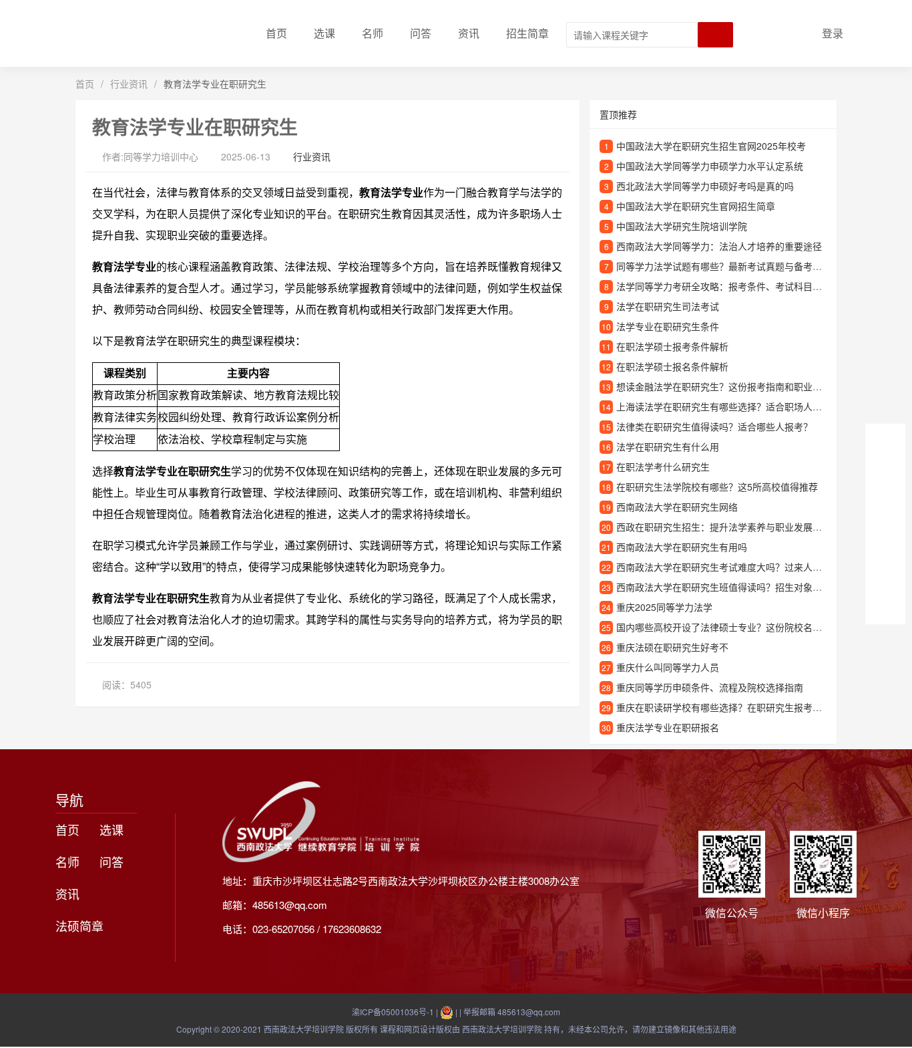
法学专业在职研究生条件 (667, 326)
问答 (420, 33)
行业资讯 (129, 83)
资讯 (468, 33)
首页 (276, 33)
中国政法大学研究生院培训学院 (681, 226)
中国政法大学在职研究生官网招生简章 (695, 206)
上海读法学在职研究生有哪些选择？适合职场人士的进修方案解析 (751, 406)
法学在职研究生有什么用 (667, 446)
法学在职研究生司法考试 (667, 306)
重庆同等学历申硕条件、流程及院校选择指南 (709, 687)
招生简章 (527, 33)
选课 (324, 33)
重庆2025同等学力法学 (664, 607)
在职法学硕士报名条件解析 (672, 366)
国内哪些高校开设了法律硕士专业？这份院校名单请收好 (733, 627)
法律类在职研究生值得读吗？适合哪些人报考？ (714, 426)
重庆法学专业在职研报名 (667, 727)
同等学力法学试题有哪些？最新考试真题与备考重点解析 (733, 266)
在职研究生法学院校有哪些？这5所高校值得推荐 (717, 486)
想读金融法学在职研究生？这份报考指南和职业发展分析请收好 (747, 386)
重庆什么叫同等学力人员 (667, 667)
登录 (832, 33)
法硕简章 (79, 925)
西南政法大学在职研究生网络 (677, 506)
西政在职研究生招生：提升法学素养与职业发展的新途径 (733, 526)
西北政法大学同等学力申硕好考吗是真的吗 (705, 185)
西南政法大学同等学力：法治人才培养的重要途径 (719, 246)
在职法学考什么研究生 (663, 466)
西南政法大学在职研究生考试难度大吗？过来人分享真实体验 (742, 566)
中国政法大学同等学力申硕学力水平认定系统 (709, 165)
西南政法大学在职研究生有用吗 (681, 546)
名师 (372, 33)
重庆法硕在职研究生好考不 (672, 647)
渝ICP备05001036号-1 (393, 1011)
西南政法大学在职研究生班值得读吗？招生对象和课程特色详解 (747, 587)
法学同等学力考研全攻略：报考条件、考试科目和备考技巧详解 (747, 286)
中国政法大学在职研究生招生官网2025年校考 (711, 145)
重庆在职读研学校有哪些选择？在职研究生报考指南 (723, 707)
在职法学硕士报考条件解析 (672, 346)
